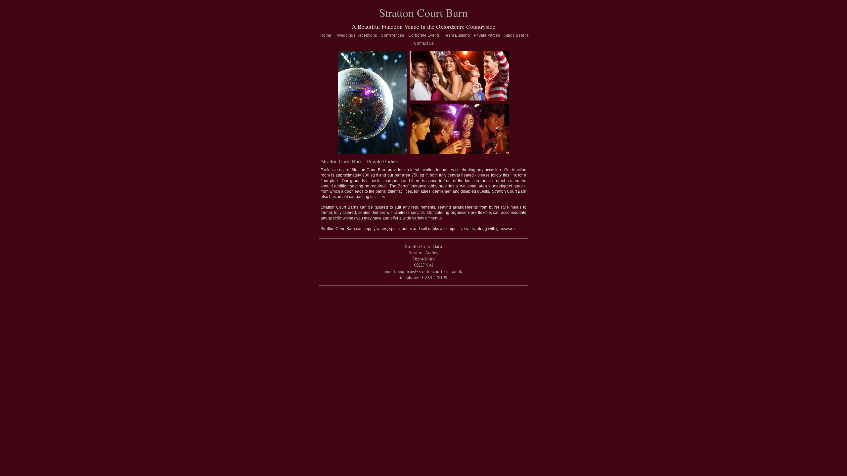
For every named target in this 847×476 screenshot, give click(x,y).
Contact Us (424, 43)
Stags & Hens (516, 35)
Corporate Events (424, 35)
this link (510, 175)
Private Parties (487, 35)
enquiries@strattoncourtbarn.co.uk (430, 271)
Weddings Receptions (357, 35)
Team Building (457, 35)
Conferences (392, 35)
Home (325, 35)
